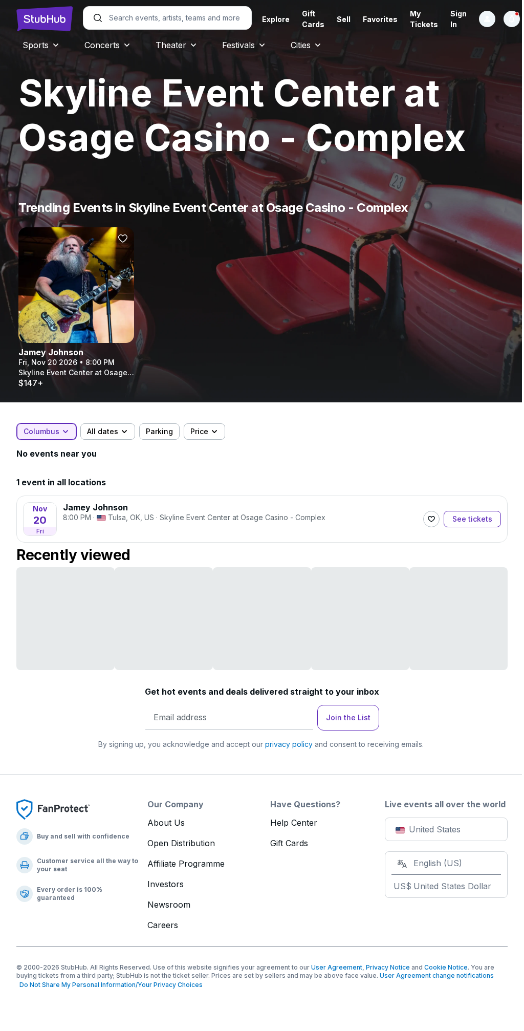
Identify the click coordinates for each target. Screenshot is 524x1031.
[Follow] (431, 519)
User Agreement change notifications (437, 975)
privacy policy (289, 744)
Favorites (380, 19)
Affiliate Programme (186, 863)
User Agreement (336, 967)
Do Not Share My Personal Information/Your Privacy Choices (109, 985)
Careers (162, 925)
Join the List (348, 717)
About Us (166, 823)
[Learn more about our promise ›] (53, 809)
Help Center (293, 823)
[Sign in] (487, 19)
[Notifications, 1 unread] (512, 19)
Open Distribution (181, 843)
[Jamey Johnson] (76, 307)
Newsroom (168, 904)
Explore (276, 19)
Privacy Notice (388, 967)
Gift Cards (289, 843)
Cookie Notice (446, 967)
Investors (165, 884)
